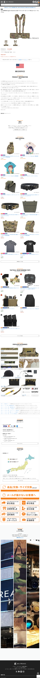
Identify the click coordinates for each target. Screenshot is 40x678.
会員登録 (20, 59)
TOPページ (2, 403)
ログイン (25, 59)
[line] (21, 671)
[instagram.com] (23, 671)
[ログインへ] (36, 2)
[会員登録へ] (34, 2)
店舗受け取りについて (20, 537)
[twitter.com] (16, 671)
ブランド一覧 (6, 405)
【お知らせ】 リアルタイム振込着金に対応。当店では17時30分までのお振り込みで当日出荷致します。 (20, 7)
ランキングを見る (20, 335)
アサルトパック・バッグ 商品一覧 (14, 410)
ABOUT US (3, 674)
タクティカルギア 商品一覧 (13, 413)
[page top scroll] (38, 673)
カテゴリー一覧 (7, 407)
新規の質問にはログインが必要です (20, 129)
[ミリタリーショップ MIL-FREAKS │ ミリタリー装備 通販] (8, 2)
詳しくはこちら (20, 443)
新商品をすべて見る (20, 261)
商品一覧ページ (7, 403)
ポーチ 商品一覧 (12, 408)
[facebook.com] (19, 671)
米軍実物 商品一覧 (11, 405)
